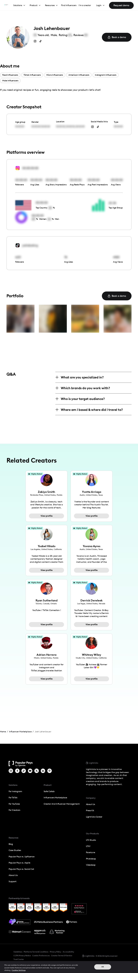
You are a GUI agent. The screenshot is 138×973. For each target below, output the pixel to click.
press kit (90, 810)
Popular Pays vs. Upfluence (21, 856)
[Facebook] (17, 771)
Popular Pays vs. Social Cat (21, 869)
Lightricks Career (94, 816)
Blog (11, 844)
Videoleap (91, 865)
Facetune (90, 852)
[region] (69, 967)
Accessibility (68, 952)
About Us (13, 875)
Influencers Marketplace (55, 797)
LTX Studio (91, 840)
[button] (19, 5)
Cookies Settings (19, 970)
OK (102, 967)
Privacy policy (55, 952)
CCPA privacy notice (22, 955)
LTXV (88, 846)
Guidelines (17, 952)
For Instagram (15, 791)
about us (90, 804)
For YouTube (14, 804)
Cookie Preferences (41, 955)
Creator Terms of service (61, 955)
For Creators (14, 810)
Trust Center (18, 959)
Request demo (121, 5)
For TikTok (13, 797)
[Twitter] (36, 771)
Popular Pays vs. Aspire (19, 862)
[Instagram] (11, 771)
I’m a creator (85, 5)
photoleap (91, 858)
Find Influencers (68, 5)
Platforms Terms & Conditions (36, 952)
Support (12, 881)
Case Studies (15, 850)
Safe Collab (49, 791)
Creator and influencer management (62, 804)
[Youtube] (30, 771)
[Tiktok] (23, 771)
